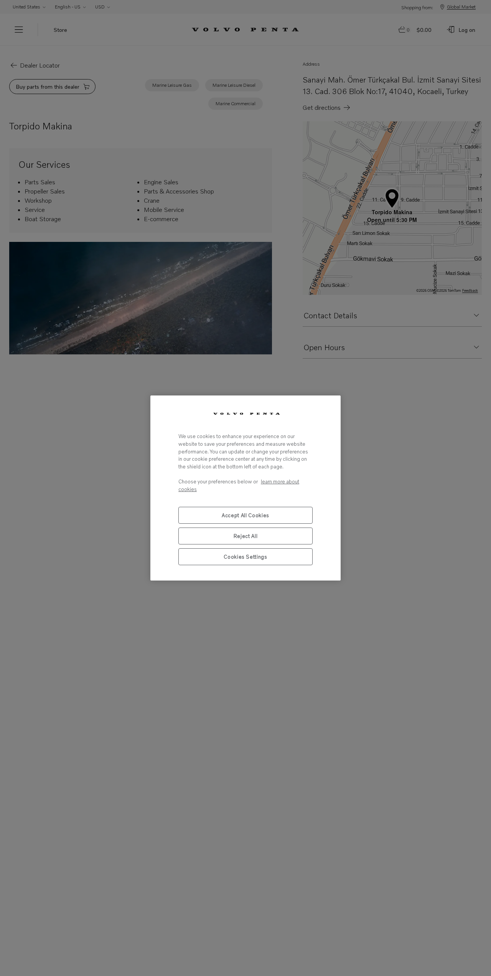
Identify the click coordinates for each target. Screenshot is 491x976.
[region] (245, 487)
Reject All (246, 536)
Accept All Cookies (245, 515)
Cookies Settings (245, 557)
